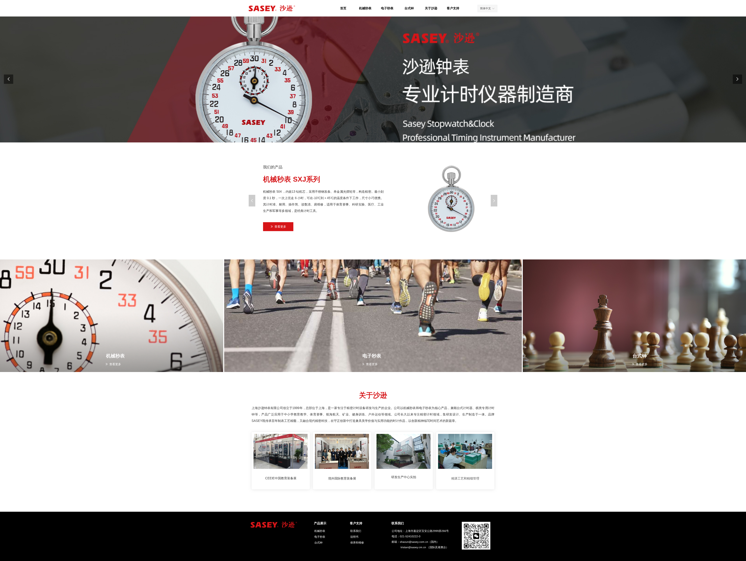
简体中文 (485, 8)
